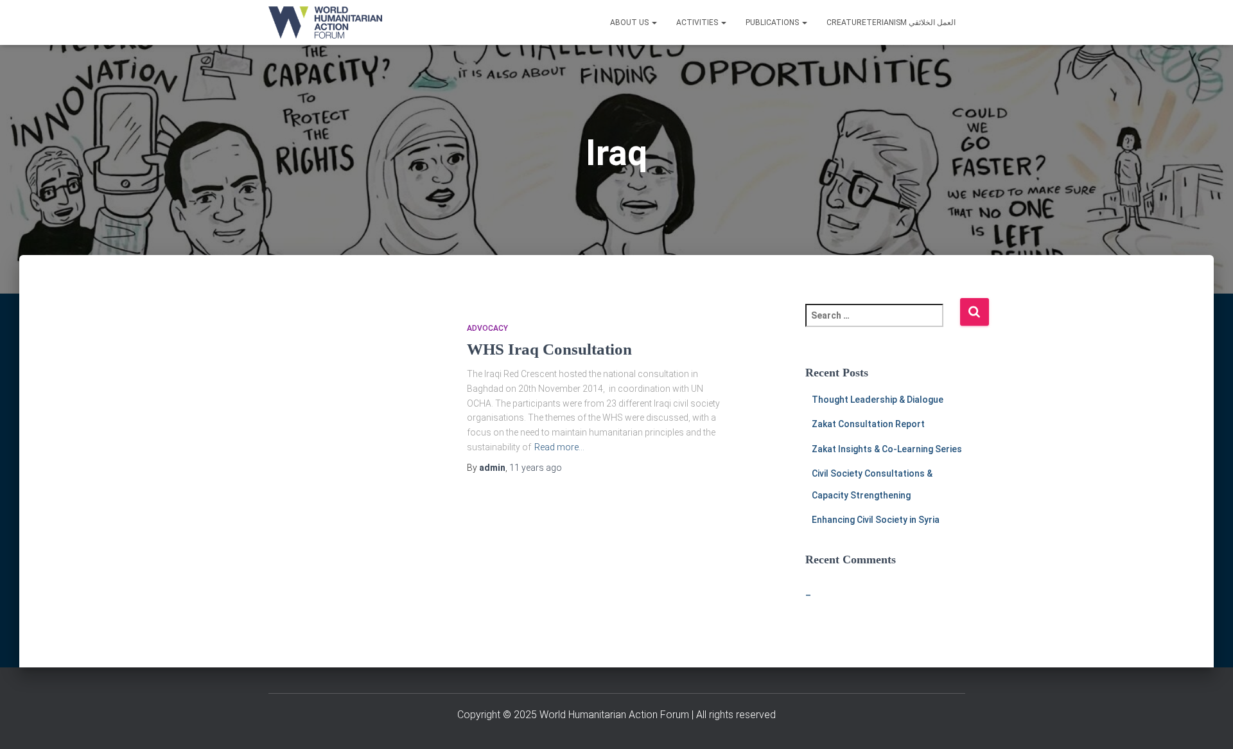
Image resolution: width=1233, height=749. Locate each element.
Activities (698, 22)
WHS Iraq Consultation (549, 349)
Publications (773, 22)
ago (535, 468)
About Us (630, 22)
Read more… (559, 447)
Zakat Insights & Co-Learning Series (887, 449)
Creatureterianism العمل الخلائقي (891, 22)
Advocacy (487, 328)
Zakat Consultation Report (868, 424)
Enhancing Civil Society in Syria (876, 520)
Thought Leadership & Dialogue (877, 399)
